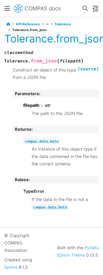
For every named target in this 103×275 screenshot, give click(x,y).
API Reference (28, 24)
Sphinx (10, 267)
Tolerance (62, 24)
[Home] (8, 24)
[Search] (85, 9)
